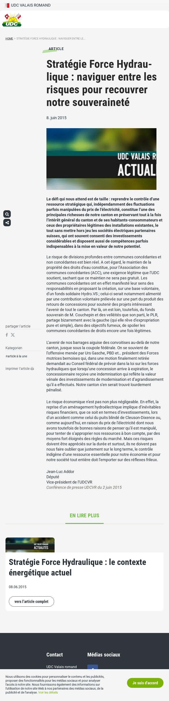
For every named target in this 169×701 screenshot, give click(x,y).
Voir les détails (48, 692)
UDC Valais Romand (30, 5)
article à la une (17, 356)
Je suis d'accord (145, 683)
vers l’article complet (31, 601)
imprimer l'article (18, 369)
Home (9, 38)
